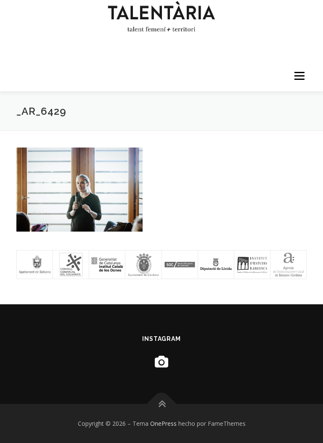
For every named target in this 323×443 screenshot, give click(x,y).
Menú (299, 75)
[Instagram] (161, 361)
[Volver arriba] (162, 404)
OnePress (163, 423)
